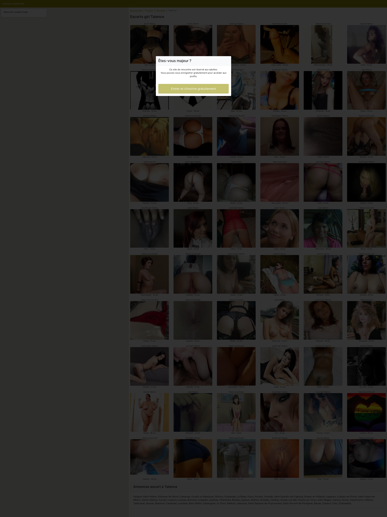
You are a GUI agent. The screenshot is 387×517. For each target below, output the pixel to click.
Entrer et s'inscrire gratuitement (193, 89)
